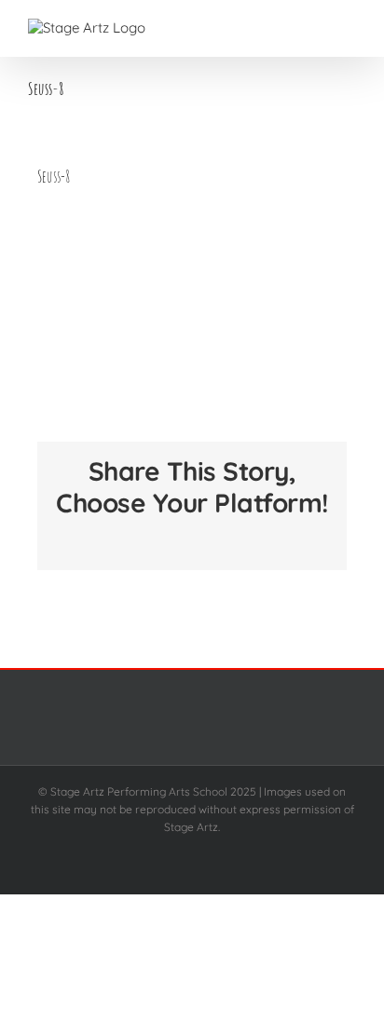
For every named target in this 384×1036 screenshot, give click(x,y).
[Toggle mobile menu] (348, 28)
